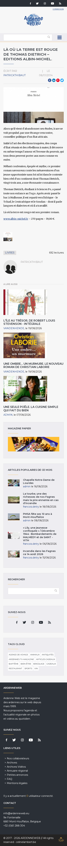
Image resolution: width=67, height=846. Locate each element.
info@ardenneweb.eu (16, 813)
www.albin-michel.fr (15, 218)
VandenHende (13, 328)
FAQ (9, 779)
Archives (12, 762)
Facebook (49, 80)
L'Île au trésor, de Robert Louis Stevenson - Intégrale (29, 322)
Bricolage (38, 664)
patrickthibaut (14, 75)
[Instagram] (45, 4)
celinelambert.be (26, 842)
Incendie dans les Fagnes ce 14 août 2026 (39, 552)
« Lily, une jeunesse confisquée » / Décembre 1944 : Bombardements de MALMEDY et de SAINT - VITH (39, 534)
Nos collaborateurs (18, 758)
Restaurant (15, 668)
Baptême (13, 664)
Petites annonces (17, 774)
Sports (28, 668)
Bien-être (26, 664)
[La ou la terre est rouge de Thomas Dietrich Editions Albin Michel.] (8, 236)
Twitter (62, 80)
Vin (36, 668)
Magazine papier (33, 444)
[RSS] (60, 4)
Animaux (35, 654)
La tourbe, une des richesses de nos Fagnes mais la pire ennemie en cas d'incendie (41, 498)
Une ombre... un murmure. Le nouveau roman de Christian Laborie (33, 365)
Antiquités (47, 654)
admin (8, 414)
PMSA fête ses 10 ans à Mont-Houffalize (37, 515)
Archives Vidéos (16, 766)
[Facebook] (30, 4)
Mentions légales (17, 783)
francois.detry (31, 506)
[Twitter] (37, 4)
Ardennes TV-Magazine (21, 659)
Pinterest (58, 80)
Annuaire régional (17, 770)
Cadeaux (51, 664)
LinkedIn (53, 80)
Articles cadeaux (45, 659)
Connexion (58, 9)
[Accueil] (33, 25)
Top (61, 840)
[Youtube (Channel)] (52, 4)
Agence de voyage (18, 654)
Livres (9, 252)
